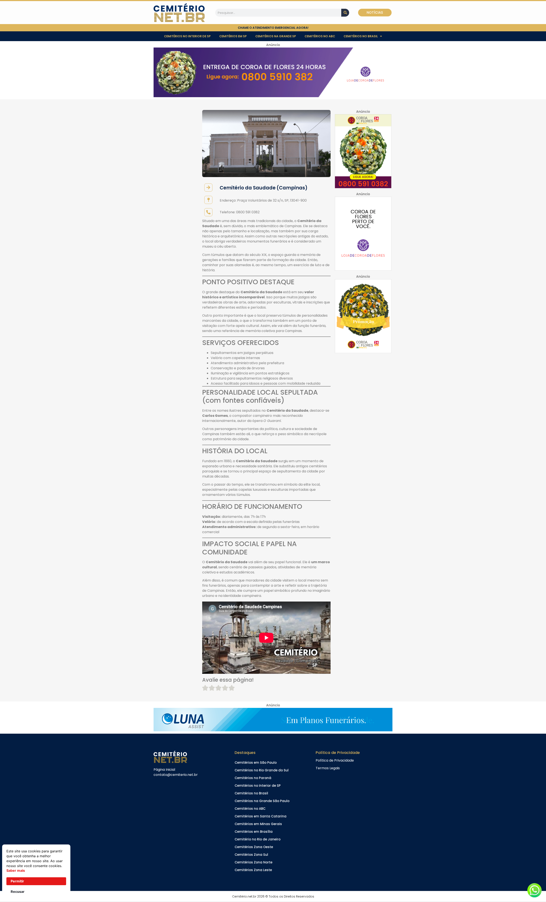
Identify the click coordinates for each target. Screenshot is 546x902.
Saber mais (15, 870)
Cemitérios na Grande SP (275, 36)
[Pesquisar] (345, 13)
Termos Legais (328, 768)
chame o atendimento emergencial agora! (273, 28)
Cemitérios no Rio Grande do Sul (262, 770)
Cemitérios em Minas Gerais (258, 824)
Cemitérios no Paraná (253, 778)
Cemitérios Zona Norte (253, 862)
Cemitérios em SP (233, 36)
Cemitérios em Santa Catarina (260, 816)
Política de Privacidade (335, 760)
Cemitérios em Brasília (254, 831)
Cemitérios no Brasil (361, 36)
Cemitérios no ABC (320, 36)
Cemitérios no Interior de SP (187, 36)
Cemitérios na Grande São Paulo (262, 801)
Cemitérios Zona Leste (253, 870)
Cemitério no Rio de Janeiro (257, 839)
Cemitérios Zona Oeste (254, 847)
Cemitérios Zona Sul (251, 854)
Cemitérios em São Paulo (256, 762)
